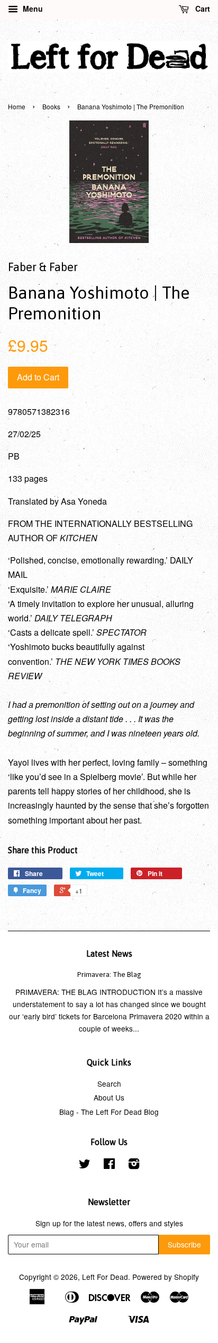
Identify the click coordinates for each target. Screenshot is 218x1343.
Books (51, 106)
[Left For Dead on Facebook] (109, 1165)
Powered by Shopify (165, 1276)
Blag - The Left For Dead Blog (109, 1111)
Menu (32, 8)
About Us (109, 1097)
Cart (201, 8)
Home (16, 106)
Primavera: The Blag (109, 974)
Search (109, 1083)
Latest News (109, 953)
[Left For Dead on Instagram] (134, 1165)
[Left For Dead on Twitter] (84, 1165)
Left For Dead (105, 1276)
